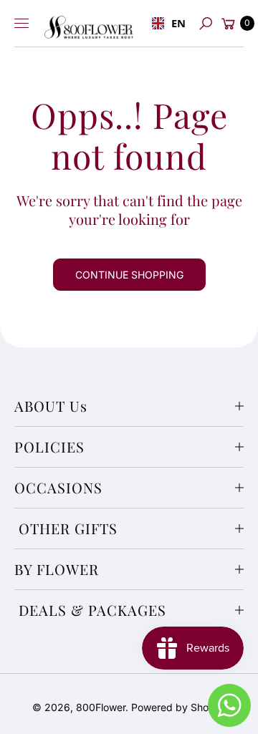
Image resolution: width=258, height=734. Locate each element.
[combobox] (165, 24)
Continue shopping (129, 275)
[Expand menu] (21, 23)
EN (174, 23)
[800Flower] (88, 23)
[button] (205, 23)
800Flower (100, 707)
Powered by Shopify (178, 707)
